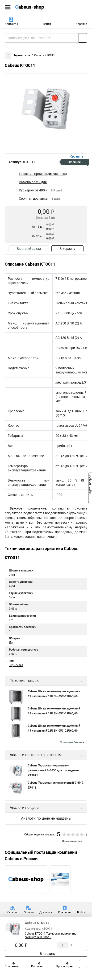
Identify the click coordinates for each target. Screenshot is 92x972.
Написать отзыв (72, 841)
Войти (47, 24)
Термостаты (22, 55)
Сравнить (11, 966)
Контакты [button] (11, 24)
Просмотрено (65, 966)
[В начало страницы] (83, 964)
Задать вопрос (90, 485)
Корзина (81, 24)
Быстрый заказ (29, 249)
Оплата (29, 912)
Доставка (45, 912)
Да (11, 642)
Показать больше (72, 742)
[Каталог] (8, 7)
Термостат (16, 665)
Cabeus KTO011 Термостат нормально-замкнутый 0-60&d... (51, 935)
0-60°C (13, 654)
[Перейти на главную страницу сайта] (35, 7)
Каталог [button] (12, 912)
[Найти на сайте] (83, 38)
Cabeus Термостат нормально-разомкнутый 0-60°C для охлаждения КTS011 (53, 770)
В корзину (67, 249)
